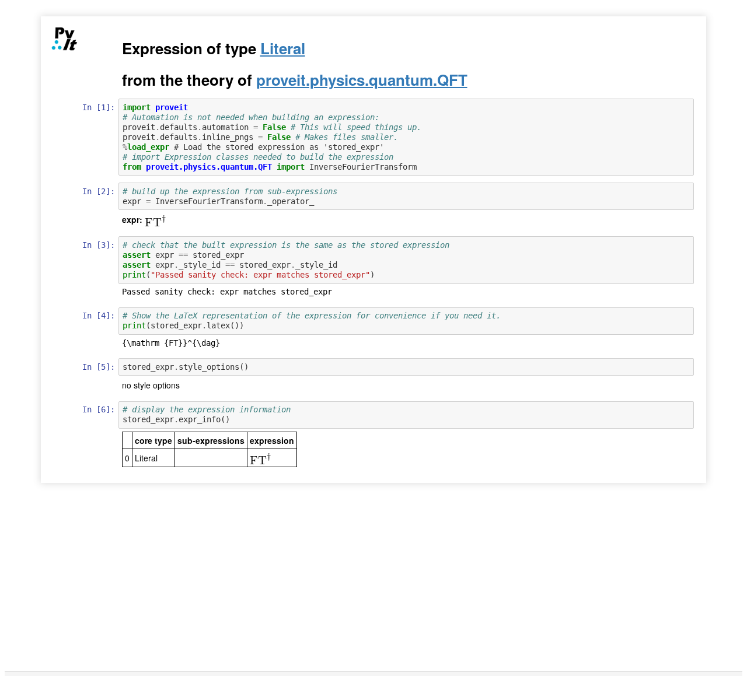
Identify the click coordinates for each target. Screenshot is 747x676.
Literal (282, 48)
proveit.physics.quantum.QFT (361, 79)
